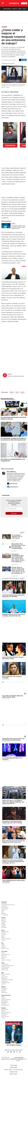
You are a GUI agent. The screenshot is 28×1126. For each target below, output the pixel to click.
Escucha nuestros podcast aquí (16, 376)
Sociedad (4, 927)
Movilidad (4, 978)
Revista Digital (24, 3)
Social (3, 975)
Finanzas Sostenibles (7, 979)
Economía (4, 906)
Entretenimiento (5, 954)
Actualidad (4, 988)
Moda (2, 935)
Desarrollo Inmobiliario (7, 965)
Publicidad (13, 1065)
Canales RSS (14, 1071)
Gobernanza (4, 977)
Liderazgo (4, 989)
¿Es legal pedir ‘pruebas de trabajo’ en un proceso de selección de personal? (13, 439)
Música (3, 958)
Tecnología (4, 909)
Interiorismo (4, 969)
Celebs (3, 947)
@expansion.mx (14, 1052)
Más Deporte (4, 1002)
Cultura (3, 940)
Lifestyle (3, 1003)
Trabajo (22, 392)
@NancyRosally (14, 92)
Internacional (4, 907)
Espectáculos (5, 931)
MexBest (3, 1008)
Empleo (11, 392)
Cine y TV (4, 957)
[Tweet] (20, 60)
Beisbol (3, 998)
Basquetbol (4, 1000)
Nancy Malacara (11, 471)
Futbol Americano (6, 999)
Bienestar (4, 1015)
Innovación (4, 981)
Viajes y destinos (6, 1012)
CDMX (3, 923)
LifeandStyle (4, 914)
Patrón (17, 392)
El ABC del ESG (5, 982)
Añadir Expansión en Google (9, 63)
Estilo (2, 952)
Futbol (3, 996)
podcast (10, 374)
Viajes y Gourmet (6, 938)
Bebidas (3, 1010)
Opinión (3, 926)
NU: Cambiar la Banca (14, 1045)
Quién (3, 930)
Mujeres (3, 913)
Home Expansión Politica (8, 904)
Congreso (4, 921)
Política (20, 8)
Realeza (3, 933)
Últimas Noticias (7, 8)
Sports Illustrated (5, 995)
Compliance (13, 1067)
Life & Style (4, 951)
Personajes (4, 1013)
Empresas (14, 8)
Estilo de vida (5, 948)
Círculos (3, 934)
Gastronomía (4, 1009)
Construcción (5, 964)
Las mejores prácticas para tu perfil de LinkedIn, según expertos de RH (18, 227)
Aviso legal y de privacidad (14, 1069)
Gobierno (3, 919)
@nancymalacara (13, 486)
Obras (3, 910)
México (3, 920)
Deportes (3, 955)
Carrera (4, 27)
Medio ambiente (5, 974)
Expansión (4, 902)
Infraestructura (5, 967)
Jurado (3, 1017)
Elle (2, 943)
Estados (3, 924)
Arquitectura (4, 968)
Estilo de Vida (5, 1016)
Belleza (3, 937)
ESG (2, 912)
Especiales (4, 992)
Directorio (13, 1074)
